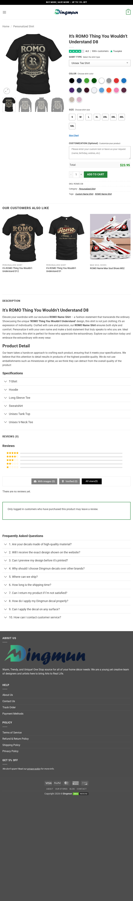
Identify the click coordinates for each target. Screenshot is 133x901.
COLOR (72, 73)
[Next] (59, 64)
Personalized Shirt (23, 26)
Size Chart (74, 135)
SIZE (71, 109)
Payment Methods (12, 713)
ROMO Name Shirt (103, 194)
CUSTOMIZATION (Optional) (83, 143)
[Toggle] (5, 381)
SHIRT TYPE (75, 57)
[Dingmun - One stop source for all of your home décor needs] (66, 12)
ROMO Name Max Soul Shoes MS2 (107, 268)
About (49, 789)
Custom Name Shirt (84, 194)
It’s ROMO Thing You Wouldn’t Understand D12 (17, 270)
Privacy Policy (10, 751)
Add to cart (95, 174)
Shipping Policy (11, 745)
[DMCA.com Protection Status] (81, 793)
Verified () (71, 481)
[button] (4, 12)
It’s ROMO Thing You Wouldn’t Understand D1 (61, 270)
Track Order (9, 707)
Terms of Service (12, 732)
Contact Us (8, 701)
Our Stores (61, 789)
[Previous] (8, 64)
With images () (46, 481)
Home (5, 26)
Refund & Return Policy (15, 738)
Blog (72, 789)
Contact (81, 789)
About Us (7, 694)
